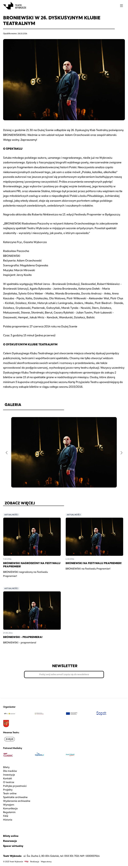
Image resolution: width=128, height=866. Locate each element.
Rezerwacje (10, 840)
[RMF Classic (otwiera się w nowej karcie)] (17, 755)
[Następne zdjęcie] (121, 452)
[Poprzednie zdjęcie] (6, 452)
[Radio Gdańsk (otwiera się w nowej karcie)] (79, 755)
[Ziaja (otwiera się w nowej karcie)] (17, 739)
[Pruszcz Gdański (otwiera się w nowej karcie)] (17, 723)
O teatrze (8, 782)
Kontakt (7, 778)
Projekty (7, 789)
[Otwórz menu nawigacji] (121, 5)
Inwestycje (9, 774)
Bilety (6, 767)
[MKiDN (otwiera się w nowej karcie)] (48, 713)
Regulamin (9, 812)
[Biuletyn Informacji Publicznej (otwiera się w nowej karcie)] (26, 861)
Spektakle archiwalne (15, 797)
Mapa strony (46, 861)
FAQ (5, 815)
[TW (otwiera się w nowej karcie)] (17, 713)
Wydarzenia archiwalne (16, 800)
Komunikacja (10, 808)
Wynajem (8, 804)
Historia (7, 819)
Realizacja (34, 861)
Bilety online (10, 835)
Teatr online (10, 793)
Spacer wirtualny (13, 845)
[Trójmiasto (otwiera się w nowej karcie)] (48, 755)
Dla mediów (10, 770)
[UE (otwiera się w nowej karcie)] (79, 713)
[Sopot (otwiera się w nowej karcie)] (110, 713)
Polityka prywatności (15, 785)
